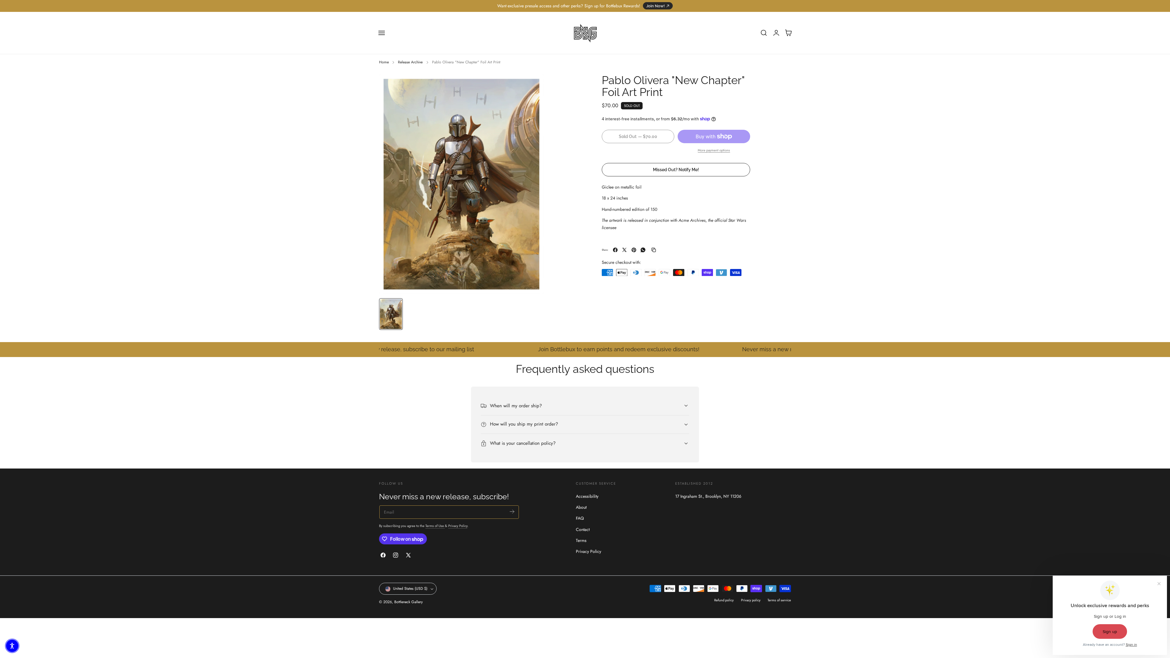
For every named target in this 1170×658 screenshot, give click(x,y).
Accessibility (587, 496)
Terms (581, 540)
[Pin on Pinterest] (634, 250)
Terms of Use (435, 526)
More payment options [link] (714, 150)
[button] (381, 32)
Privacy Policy (457, 526)
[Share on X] (624, 250)
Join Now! (655, 6)
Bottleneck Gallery (408, 602)
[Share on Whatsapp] (643, 250)
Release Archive (410, 62)
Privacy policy (750, 600)
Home (384, 62)
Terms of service (779, 600)
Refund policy (724, 600)
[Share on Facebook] (615, 250)
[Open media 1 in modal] (533, 85)
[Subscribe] (512, 511)
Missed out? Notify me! (676, 169)
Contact (583, 529)
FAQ (580, 518)
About (581, 507)
